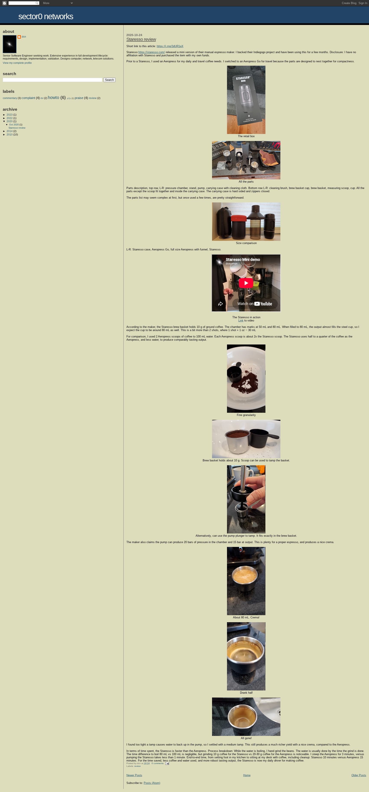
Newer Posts (134, 775)
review (137, 766)
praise (79, 98)
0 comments (158, 763)
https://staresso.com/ (151, 52)
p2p (69, 98)
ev (42, 98)
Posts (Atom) (152, 783)
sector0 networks (45, 16)
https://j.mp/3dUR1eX (170, 46)
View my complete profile (17, 62)
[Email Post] (166, 763)
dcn (24, 36)
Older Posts (358, 775)
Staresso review (141, 39)
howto (53, 97)
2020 (10, 121)
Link (240, 320)
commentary (10, 98)
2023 (10, 114)
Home (246, 775)
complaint (28, 98)
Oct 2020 (14, 124)
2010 (10, 134)
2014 (10, 131)
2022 (10, 118)
